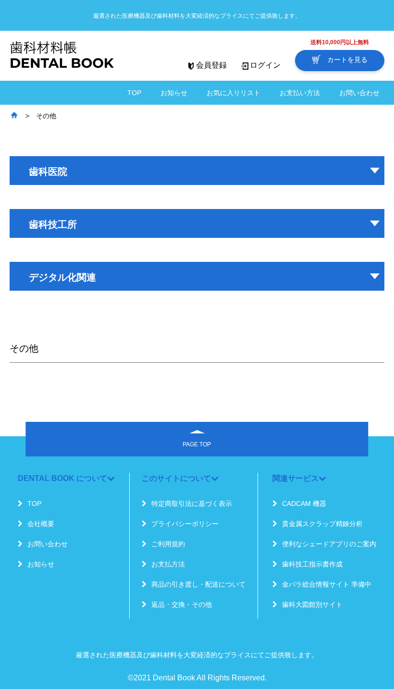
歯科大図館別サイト (312, 604)
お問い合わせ (359, 93)
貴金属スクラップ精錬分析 (322, 524)
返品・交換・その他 (181, 604)
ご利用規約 (168, 544)
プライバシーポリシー (185, 524)
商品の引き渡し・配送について (198, 584)
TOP (134, 93)
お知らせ (173, 93)
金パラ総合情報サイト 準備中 (326, 584)
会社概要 (40, 524)
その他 (46, 116)
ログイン (265, 65)
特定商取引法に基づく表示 (191, 503)
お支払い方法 (300, 93)
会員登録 (211, 65)
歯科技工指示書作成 (312, 564)
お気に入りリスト (233, 93)
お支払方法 (168, 564)
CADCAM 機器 (304, 503)
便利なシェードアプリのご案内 (329, 544)
